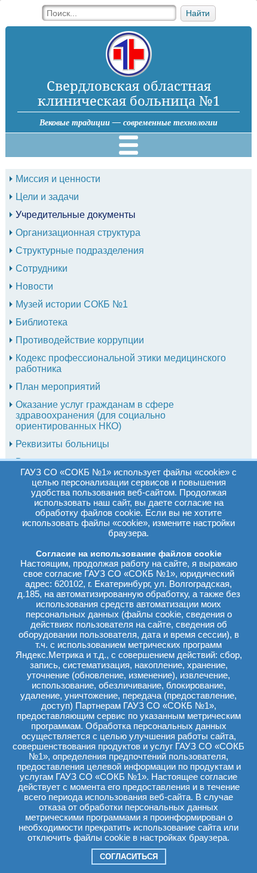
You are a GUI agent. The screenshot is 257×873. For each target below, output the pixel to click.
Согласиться (129, 856)
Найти (198, 13)
